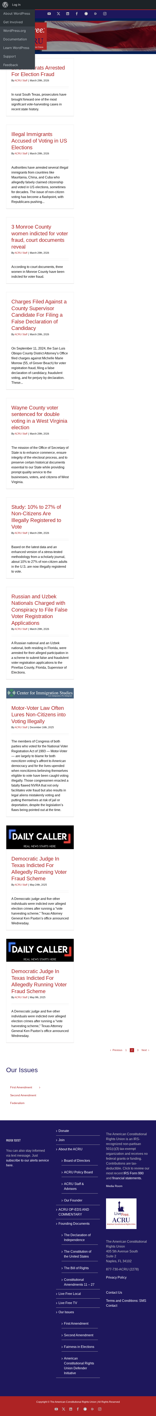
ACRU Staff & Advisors (74, 1186)
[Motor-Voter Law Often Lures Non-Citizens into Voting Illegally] (40, 693)
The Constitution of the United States (77, 1254)
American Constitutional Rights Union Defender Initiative (79, 1366)
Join (61, 1140)
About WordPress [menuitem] (16, 13)
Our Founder (73, 1200)
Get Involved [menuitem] (13, 22)
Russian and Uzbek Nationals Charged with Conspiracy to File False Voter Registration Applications (39, 609)
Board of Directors (77, 1160)
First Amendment (76, 1323)
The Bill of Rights (76, 1268)
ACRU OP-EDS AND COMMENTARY (73, 1212)
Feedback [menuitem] (10, 65)
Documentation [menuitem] (15, 39)
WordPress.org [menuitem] (14, 31)
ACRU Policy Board (78, 1172)
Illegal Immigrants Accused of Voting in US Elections (39, 140)
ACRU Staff (21, 80)
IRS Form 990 (134, 1173)
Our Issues (66, 1312)
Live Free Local (69, 1293)
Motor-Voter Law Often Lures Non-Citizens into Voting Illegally (38, 714)
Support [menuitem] (9, 56)
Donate (63, 1131)
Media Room (114, 1186)
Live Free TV (67, 1303)
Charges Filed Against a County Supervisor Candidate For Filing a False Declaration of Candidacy (39, 315)
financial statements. (127, 1178)
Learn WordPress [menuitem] (16, 48)
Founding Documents (74, 1223)
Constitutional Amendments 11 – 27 (79, 1282)
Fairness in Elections (79, 1347)
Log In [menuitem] (16, 4)
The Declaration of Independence (77, 1237)
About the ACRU (70, 1149)
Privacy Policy (116, 1277)
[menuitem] (5, 4)
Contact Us (114, 1292)
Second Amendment (78, 1335)
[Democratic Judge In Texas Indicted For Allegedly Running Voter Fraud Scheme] (40, 837)
